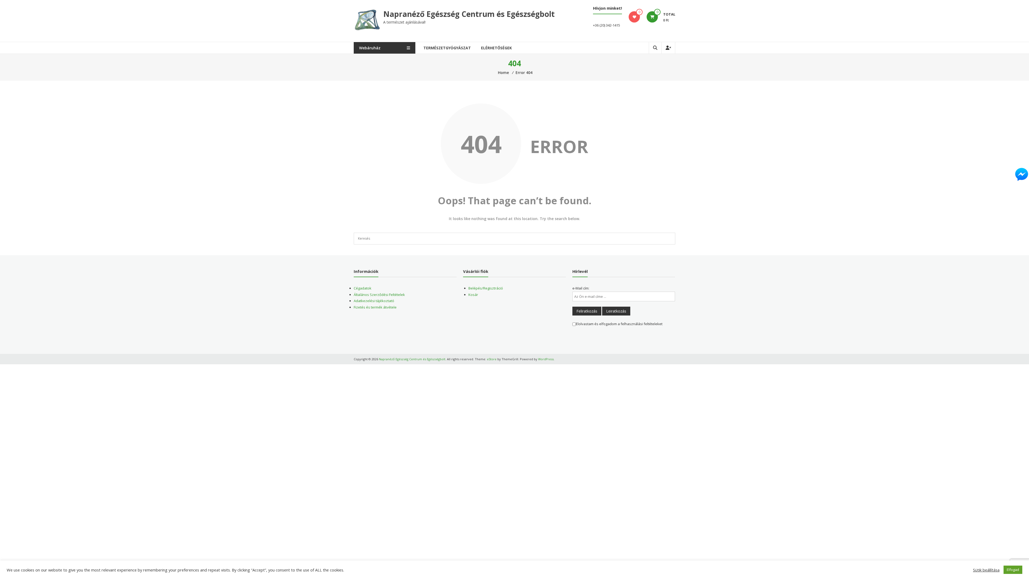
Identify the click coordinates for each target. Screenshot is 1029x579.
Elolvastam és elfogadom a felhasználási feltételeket (619, 323)
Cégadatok (362, 288)
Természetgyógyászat (447, 47)
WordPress (546, 359)
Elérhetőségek (496, 47)
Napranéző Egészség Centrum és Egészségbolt (469, 14)
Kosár (473, 294)
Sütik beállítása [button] (986, 569)
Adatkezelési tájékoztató (374, 300)
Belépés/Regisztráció (485, 288)
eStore (492, 359)
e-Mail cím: (580, 288)
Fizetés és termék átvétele (375, 307)
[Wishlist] (634, 16)
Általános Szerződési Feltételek (379, 294)
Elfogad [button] (1013, 569)
